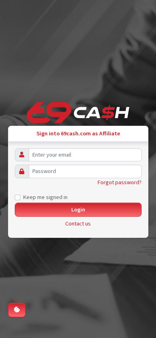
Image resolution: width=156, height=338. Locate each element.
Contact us (78, 223)
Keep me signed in (45, 197)
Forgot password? (120, 182)
